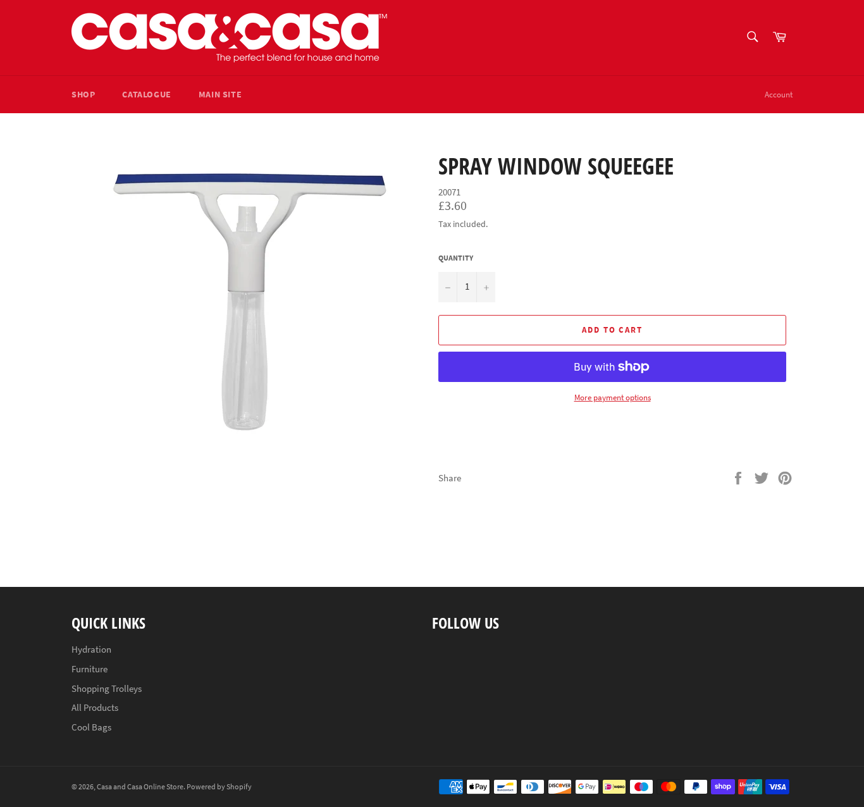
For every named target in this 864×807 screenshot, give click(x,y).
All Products (94, 707)
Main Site (220, 94)
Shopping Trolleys (106, 688)
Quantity (455, 257)
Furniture (89, 669)
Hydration (91, 649)
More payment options (612, 397)
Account (779, 94)
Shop (83, 94)
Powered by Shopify (219, 786)
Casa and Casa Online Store (140, 786)
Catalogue (146, 94)
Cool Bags (91, 727)
